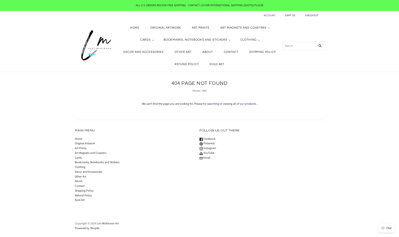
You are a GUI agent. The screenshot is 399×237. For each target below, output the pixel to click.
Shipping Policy (262, 52)
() (290, 15)
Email (206, 158)
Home (134, 27)
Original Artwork (165, 27)
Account (270, 15)
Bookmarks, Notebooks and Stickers (195, 39)
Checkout (312, 15)
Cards (145, 39)
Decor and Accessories (143, 52)
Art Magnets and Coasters (243, 27)
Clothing (248, 39)
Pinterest (209, 143)
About (207, 52)
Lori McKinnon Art (108, 223)
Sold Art (216, 64)
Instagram (209, 148)
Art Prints (200, 27)
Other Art (183, 52)
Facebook (209, 139)
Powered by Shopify (87, 228)
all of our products (244, 104)
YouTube (208, 153)
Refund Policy (187, 64)
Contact (231, 52)
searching (213, 104)
